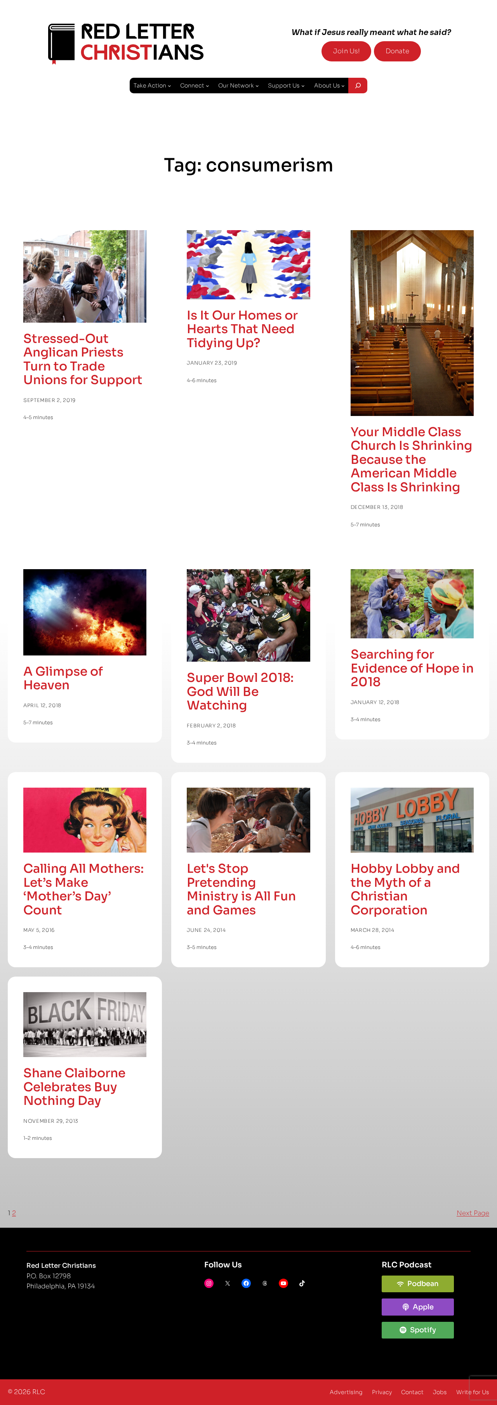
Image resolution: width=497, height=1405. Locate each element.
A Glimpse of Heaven (63, 678)
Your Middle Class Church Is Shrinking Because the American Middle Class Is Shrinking (411, 459)
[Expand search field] (357, 85)
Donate (397, 51)
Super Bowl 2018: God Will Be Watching (240, 691)
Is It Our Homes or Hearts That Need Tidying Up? (242, 329)
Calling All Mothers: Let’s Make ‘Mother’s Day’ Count (83, 889)
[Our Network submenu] (257, 85)
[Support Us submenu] (303, 85)
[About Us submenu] (343, 85)
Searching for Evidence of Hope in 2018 (412, 668)
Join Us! (346, 51)
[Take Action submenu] (169, 85)
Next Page (473, 1213)
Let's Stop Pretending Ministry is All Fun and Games (241, 889)
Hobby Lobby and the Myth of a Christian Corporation (405, 889)
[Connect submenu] (207, 85)
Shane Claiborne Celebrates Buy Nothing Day (74, 1087)
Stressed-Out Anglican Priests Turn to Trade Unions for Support (82, 359)
